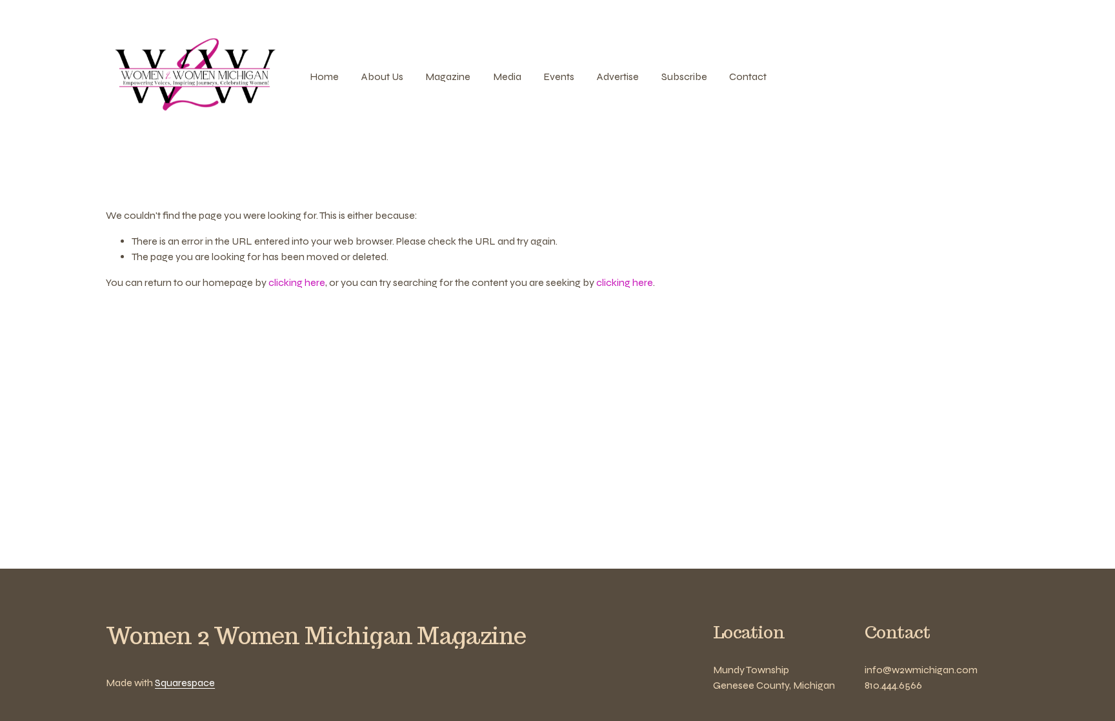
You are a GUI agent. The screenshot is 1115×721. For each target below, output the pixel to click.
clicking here (296, 282)
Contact (748, 76)
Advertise (618, 76)
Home (324, 76)
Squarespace (185, 682)
